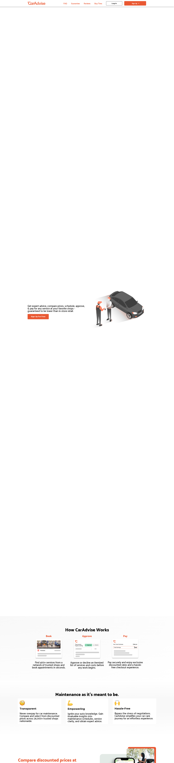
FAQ (65, 3)
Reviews (87, 3)
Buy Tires (98, 3)
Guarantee (75, 3)
